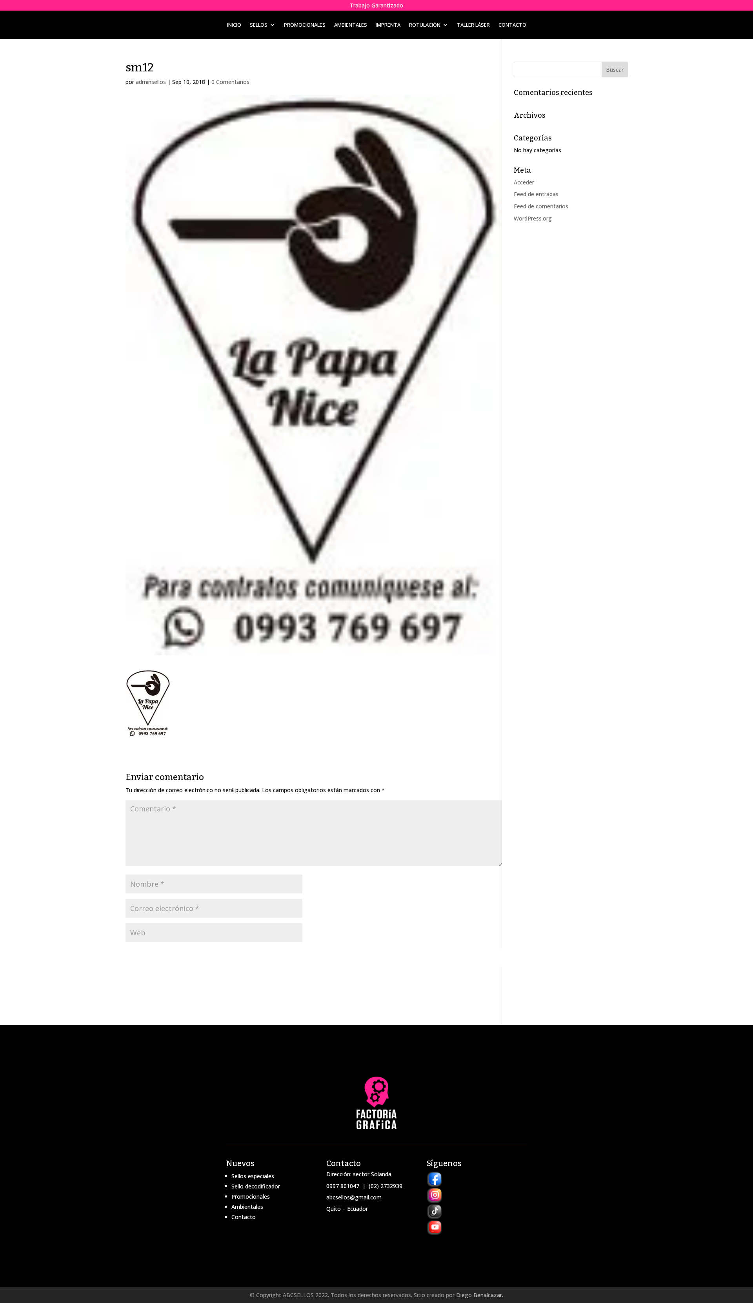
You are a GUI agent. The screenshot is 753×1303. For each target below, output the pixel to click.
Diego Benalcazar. (479, 1295)
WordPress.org (533, 218)
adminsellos (151, 82)
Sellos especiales (252, 1176)
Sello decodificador (255, 1186)
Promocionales (305, 25)
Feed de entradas (536, 194)
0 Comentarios (230, 82)
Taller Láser (473, 25)
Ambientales (350, 25)
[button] (148, 703)
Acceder (524, 182)
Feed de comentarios (541, 206)
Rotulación (424, 25)
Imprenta (388, 25)
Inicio (234, 25)
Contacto (512, 25)
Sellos (258, 25)
